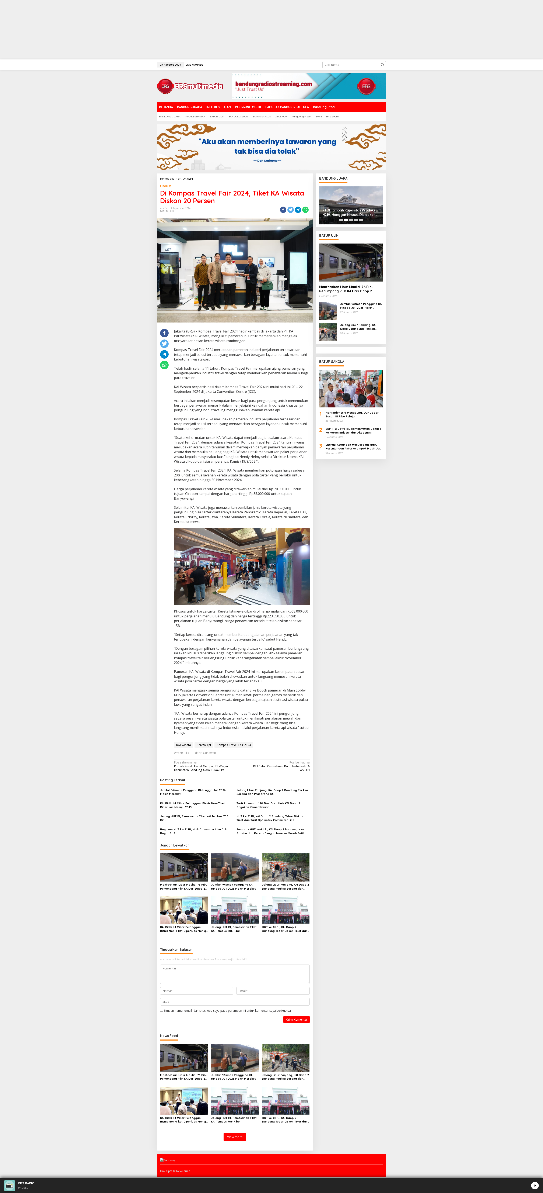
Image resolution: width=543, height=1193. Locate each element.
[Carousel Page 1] (341, 220)
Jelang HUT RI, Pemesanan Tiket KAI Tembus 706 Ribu (194, 818)
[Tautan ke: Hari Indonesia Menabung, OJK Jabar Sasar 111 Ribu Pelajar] (351, 388)
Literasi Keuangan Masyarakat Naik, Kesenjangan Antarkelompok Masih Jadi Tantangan (354, 446)
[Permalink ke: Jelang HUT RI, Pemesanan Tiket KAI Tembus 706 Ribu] (235, 909)
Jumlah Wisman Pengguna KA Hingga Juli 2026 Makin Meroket (193, 792)
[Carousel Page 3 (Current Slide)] (351, 220)
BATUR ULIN (167, 211)
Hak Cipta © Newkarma (175, 1171)
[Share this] (283, 210)
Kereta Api (204, 745)
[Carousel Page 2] (346, 220)
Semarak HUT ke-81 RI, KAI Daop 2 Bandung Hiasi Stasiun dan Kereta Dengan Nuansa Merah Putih (271, 831)
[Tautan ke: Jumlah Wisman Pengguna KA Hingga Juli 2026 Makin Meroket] (328, 310)
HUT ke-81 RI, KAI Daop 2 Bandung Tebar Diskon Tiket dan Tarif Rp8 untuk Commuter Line (270, 818)
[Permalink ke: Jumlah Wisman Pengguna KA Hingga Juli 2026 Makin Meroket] (235, 867)
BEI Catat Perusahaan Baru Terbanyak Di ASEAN (281, 766)
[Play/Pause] (535, 1185)
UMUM (166, 186)
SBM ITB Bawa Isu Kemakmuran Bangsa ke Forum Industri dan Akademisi (353, 430)
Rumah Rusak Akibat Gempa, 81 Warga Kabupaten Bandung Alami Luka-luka (201, 766)
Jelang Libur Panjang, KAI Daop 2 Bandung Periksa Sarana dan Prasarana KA (272, 792)
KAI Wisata (183, 745)
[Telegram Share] (298, 210)
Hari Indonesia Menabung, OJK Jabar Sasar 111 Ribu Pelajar (352, 414)
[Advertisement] (127, 29)
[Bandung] (190, 86)
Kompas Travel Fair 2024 (234, 745)
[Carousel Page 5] (361, 220)
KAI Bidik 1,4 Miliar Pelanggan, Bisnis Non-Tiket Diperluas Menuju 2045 (192, 805)
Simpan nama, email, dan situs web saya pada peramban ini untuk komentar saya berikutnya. (227, 1010)
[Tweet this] (290, 210)
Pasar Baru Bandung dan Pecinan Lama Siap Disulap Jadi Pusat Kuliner (349, 212)
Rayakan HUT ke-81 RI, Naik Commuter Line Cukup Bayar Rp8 (195, 831)
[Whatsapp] (305, 210)
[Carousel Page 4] (356, 220)
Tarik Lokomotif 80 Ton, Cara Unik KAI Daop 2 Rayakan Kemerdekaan (268, 805)
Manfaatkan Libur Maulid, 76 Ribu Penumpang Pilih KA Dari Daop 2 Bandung (183, 886)
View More (235, 1137)
